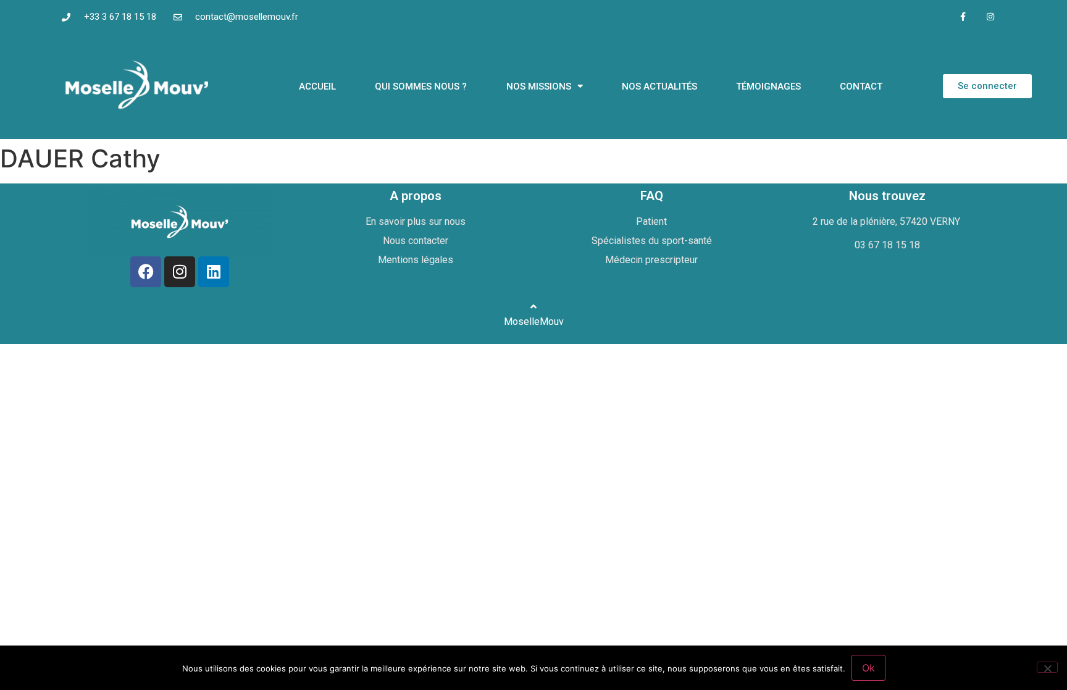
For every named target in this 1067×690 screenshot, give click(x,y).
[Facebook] (145, 271)
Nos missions (538, 86)
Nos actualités (659, 86)
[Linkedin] (213, 271)
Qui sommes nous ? (421, 86)
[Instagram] (991, 17)
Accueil (317, 86)
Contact (861, 86)
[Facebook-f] (963, 17)
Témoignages (768, 86)
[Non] (1047, 667)
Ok (868, 668)
